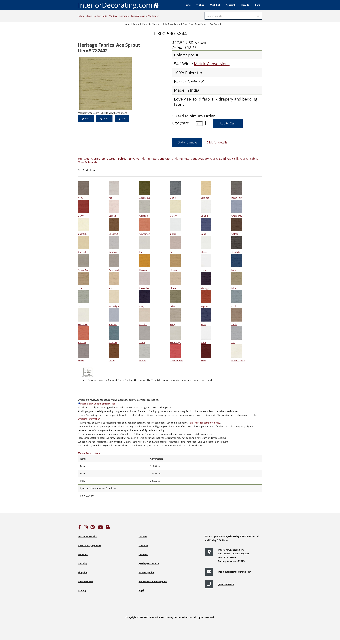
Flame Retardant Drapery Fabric (196, 158)
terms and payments (89, 545)
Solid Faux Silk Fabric (233, 158)
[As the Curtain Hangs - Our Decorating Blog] (108, 527)
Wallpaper (153, 15)
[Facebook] (79, 527)
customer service (87, 536)
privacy (82, 590)
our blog (82, 563)
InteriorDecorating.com (115, 5)
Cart (257, 4)
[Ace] (105, 83)
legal (141, 590)
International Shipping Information (98, 403)
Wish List (215, 4)
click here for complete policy (204, 422)
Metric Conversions (212, 63)
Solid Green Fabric (113, 158)
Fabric (81, 15)
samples (143, 554)
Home (187, 4)
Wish (87, 118)
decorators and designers (153, 581)
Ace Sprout (215, 24)
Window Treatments (119, 15)
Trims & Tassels (139, 15)
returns (143, 536)
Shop (202, 4)
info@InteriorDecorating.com (234, 571)
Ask (123, 118)
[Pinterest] (92, 527)
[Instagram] (86, 527)
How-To (245, 4)
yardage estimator (149, 563)
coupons (143, 545)
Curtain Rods (100, 15)
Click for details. (217, 142)
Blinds (89, 15)
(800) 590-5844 (226, 584)
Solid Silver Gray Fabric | (195, 24)
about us (83, 554)
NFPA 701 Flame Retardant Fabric (150, 158)
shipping (83, 572)
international (85, 581)
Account (230, 4)
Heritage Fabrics (89, 158)
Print (105, 118)
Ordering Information (89, 418)
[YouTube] (100, 527)
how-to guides (146, 572)
